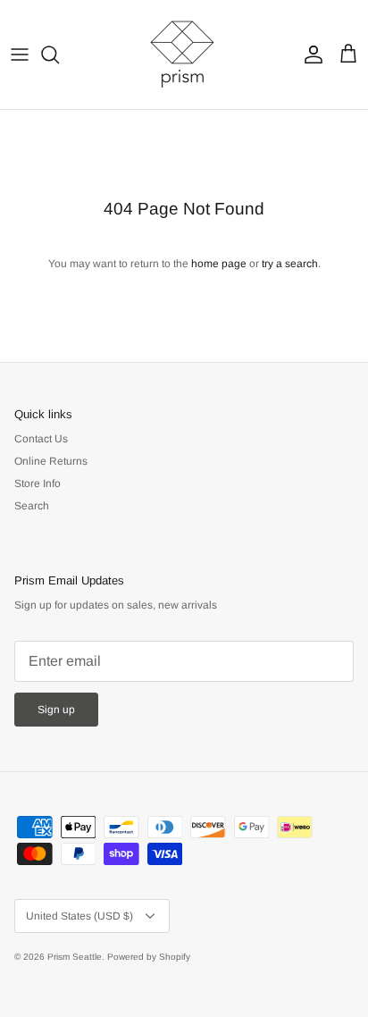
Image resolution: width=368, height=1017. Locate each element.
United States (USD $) (79, 916)
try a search (290, 263)
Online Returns (51, 461)
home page (219, 263)
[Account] (309, 54)
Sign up (56, 709)
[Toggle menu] (19, 54)
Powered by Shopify (148, 957)
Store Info (37, 483)
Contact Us (41, 439)
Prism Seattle (74, 957)
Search (31, 506)
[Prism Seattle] (184, 54)
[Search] (59, 54)
